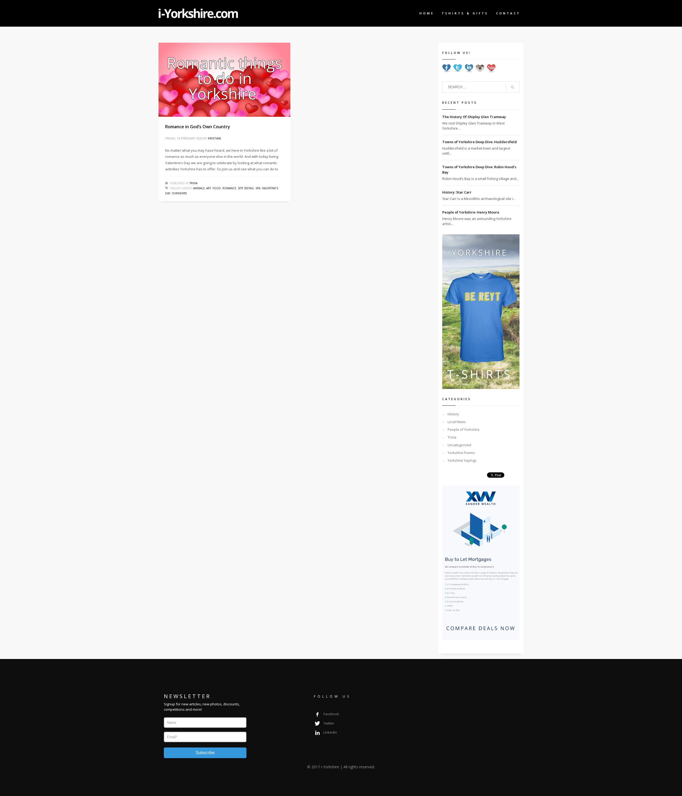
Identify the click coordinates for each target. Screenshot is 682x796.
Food (217, 188)
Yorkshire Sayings (462, 460)
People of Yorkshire (464, 429)
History (453, 414)
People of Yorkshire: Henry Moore (470, 212)
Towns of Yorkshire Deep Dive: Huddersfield (479, 141)
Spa (257, 188)
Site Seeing (246, 188)
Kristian (214, 138)
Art (208, 188)
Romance (229, 188)
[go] (512, 87)
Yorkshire (179, 193)
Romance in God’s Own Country (197, 127)
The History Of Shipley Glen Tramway (474, 116)
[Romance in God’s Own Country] (224, 79)
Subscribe (205, 752)
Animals (199, 188)
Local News (457, 421)
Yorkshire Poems (461, 452)
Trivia (193, 183)
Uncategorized (459, 445)
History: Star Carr (457, 192)
